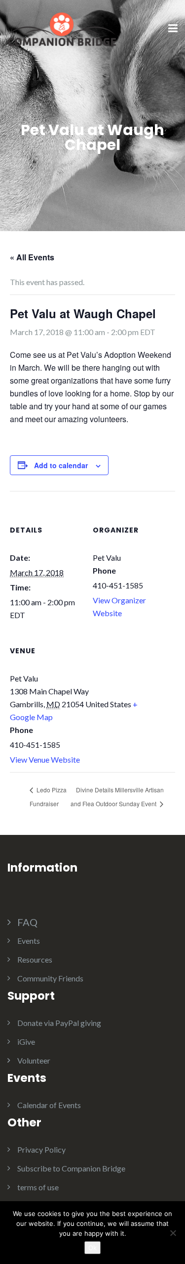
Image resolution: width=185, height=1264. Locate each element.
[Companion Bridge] (61, 28)
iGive (26, 1041)
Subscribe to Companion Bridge (71, 1168)
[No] (173, 1233)
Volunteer (33, 1060)
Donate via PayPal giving (59, 1022)
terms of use (38, 1187)
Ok (92, 1248)
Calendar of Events (49, 1105)
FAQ (27, 922)
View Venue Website (45, 759)
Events (28, 940)
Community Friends (50, 978)
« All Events (32, 257)
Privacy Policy (41, 1149)
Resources (34, 959)
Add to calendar (61, 465)
